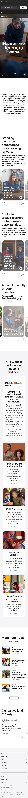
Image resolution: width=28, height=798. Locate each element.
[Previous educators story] (18, 203)
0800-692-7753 (8, 787)
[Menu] (26, 12)
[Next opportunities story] (22, 274)
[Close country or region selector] (26, 2)
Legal (2, 796)
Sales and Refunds (20, 794)
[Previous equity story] (18, 340)
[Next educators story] (22, 203)
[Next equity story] (22, 340)
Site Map (7, 796)
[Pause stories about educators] (3, 203)
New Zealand (4, 789)
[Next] (24, 737)
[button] (10, 7)
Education (4, 16)
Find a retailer (13, 786)
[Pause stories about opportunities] (3, 274)
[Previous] (21, 737)
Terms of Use (12, 794)
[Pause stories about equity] (3, 340)
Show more (14, 698)
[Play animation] (24, 74)
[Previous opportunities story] (18, 274)
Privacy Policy (4, 794)
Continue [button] (23, 7)
